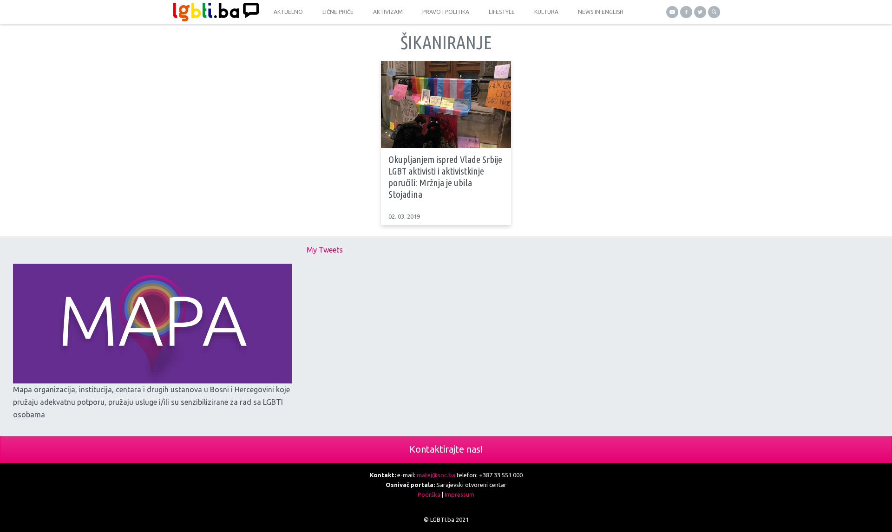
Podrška (429, 494)
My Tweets (325, 250)
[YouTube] (672, 12)
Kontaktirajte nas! (446, 449)
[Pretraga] (714, 12)
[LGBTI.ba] (213, 12)
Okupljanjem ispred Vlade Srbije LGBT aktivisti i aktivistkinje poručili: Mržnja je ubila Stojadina (445, 177)
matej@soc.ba (436, 475)
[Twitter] (700, 12)
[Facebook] (686, 12)
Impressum (459, 494)
